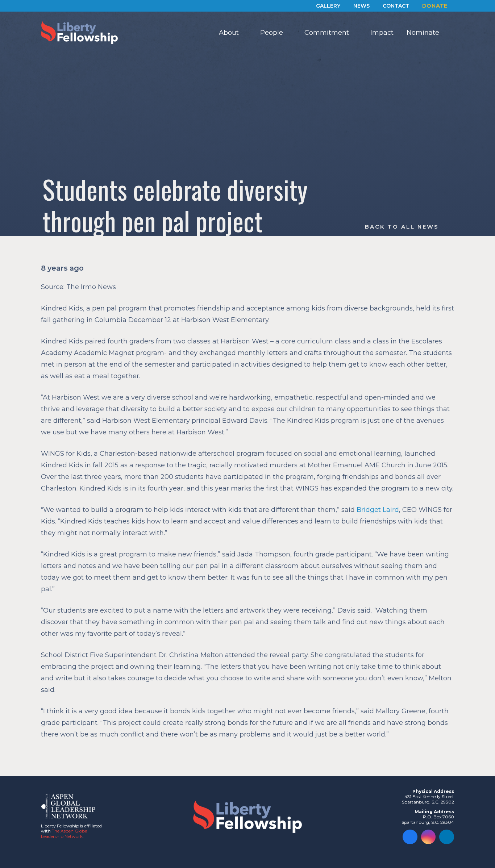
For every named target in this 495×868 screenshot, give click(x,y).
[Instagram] (428, 837)
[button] (244, 32)
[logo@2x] (79, 32)
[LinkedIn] (446, 837)
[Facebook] (410, 837)
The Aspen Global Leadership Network (64, 833)
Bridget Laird (378, 510)
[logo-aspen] (68, 806)
